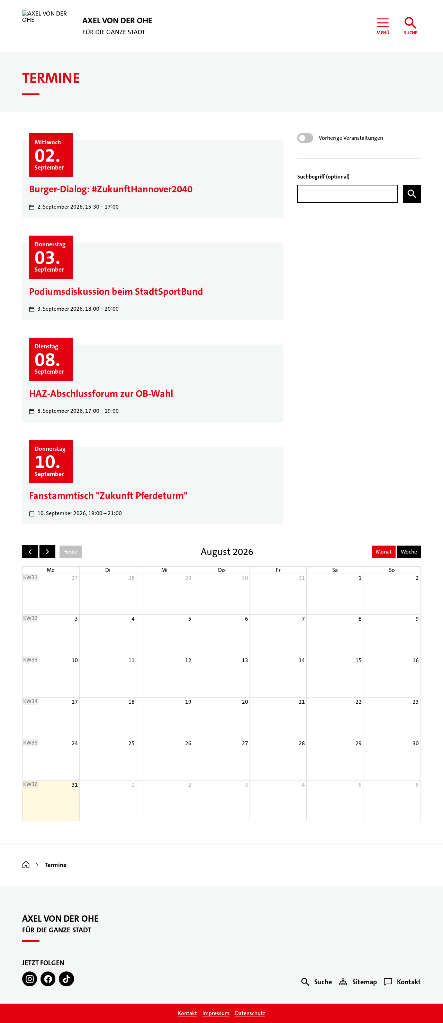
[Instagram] (29, 978)
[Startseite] (26, 865)
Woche (409, 551)
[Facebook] (47, 978)
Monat (384, 551)
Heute (70, 551)
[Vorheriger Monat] (30, 551)
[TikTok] (66, 978)
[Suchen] (412, 194)
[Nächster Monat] (47, 551)
